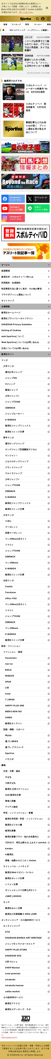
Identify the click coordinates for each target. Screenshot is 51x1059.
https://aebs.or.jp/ (9, 1037)
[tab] (27, 24)
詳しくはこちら (26, 12)
